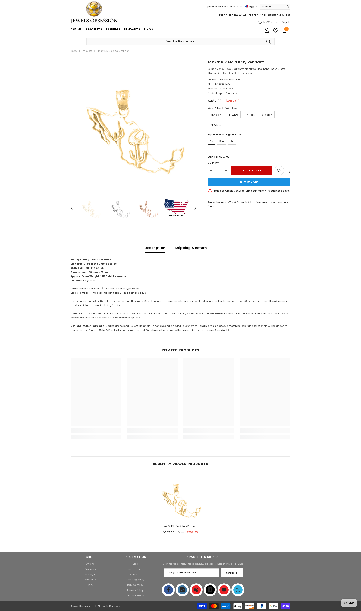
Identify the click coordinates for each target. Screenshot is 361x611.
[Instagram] (182, 589)
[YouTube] (224, 589)
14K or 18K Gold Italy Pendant (180, 526)
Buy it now (249, 182)
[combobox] (272, 6)
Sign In (286, 22)
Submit (231, 572)
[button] (71, 208)
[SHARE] (287, 170)
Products (87, 51)
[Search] (275, 7)
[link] (96, 430)
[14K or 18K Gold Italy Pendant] (180, 497)
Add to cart (251, 170)
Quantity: (213, 162)
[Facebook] (168, 589)
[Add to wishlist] (279, 170)
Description (155, 247)
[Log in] (266, 30)
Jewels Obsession (229, 79)
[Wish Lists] (275, 30)
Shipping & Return (191, 247)
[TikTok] (210, 589)
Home (74, 51)
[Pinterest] (196, 589)
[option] (134, 122)
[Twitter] (237, 589)
